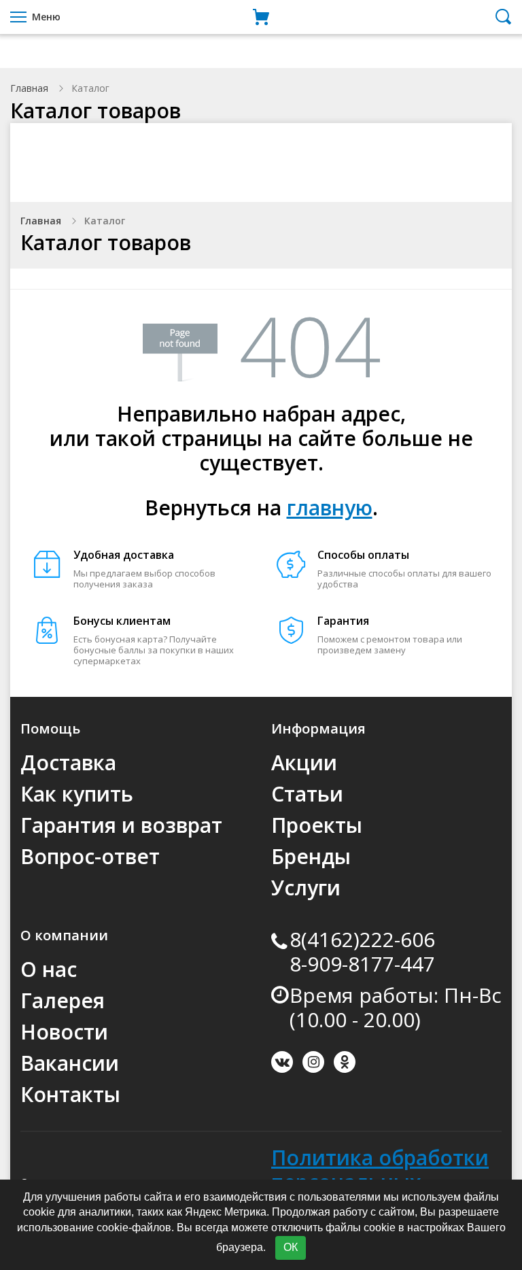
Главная (29, 88)
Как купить (76, 794)
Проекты (316, 825)
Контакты (70, 1094)
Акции (304, 762)
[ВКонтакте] (282, 1062)
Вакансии (69, 1063)
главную (329, 507)
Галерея (62, 1000)
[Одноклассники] (344, 1062)
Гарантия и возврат (121, 825)
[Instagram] (313, 1062)
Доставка (68, 762)
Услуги (306, 888)
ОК (290, 1247)
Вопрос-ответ (90, 856)
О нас (48, 969)
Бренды (311, 856)
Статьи (307, 794)
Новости (64, 1032)
